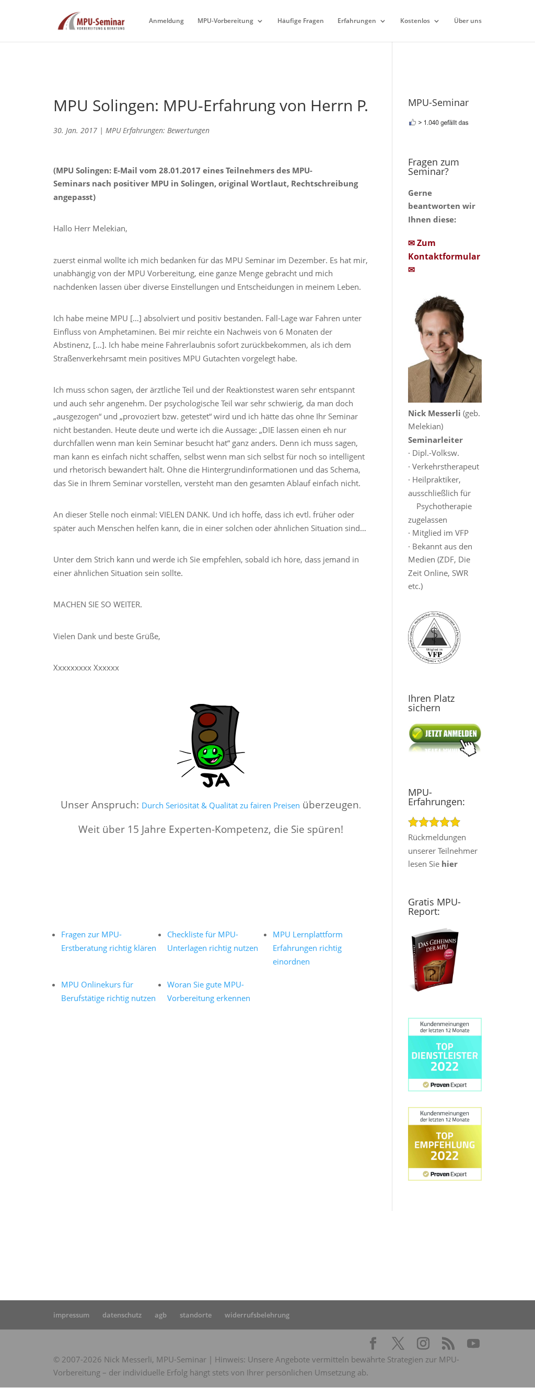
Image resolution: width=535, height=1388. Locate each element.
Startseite (183, 1243)
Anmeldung (166, 21)
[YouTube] (473, 1344)
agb (161, 1315)
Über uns (468, 21)
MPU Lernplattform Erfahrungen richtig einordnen (308, 948)
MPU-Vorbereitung (225, 21)
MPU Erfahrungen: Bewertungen (158, 130)
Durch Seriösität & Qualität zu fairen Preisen (221, 805)
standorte (196, 1315)
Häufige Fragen (300, 21)
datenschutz (122, 1315)
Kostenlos (415, 21)
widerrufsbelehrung (257, 1315)
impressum (71, 1315)
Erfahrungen (357, 21)
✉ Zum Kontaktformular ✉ (444, 256)
